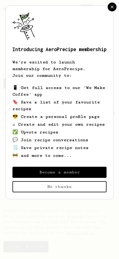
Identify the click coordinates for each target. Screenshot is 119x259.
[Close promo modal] (112, 7)
